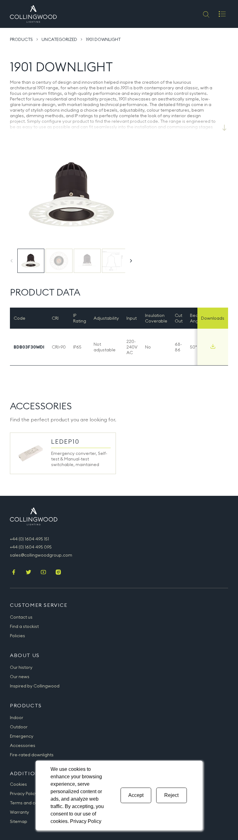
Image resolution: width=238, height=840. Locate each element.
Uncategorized (59, 39)
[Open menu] (222, 14)
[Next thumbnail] (131, 261)
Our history (21, 667)
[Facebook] (13, 572)
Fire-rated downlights (32, 755)
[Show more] (224, 127)
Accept (135, 795)
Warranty (19, 812)
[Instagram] (58, 572)
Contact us (21, 617)
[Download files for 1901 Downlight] (213, 346)
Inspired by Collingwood (35, 686)
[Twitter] (28, 572)
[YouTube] (43, 572)
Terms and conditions (32, 803)
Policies (17, 635)
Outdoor (19, 727)
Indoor (16, 717)
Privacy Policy (23, 793)
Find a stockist (24, 626)
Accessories (22, 745)
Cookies (18, 784)
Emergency (21, 736)
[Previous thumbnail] (12, 261)
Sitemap (18, 821)
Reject (171, 795)
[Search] (205, 14)
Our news (19, 676)
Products (21, 39)
